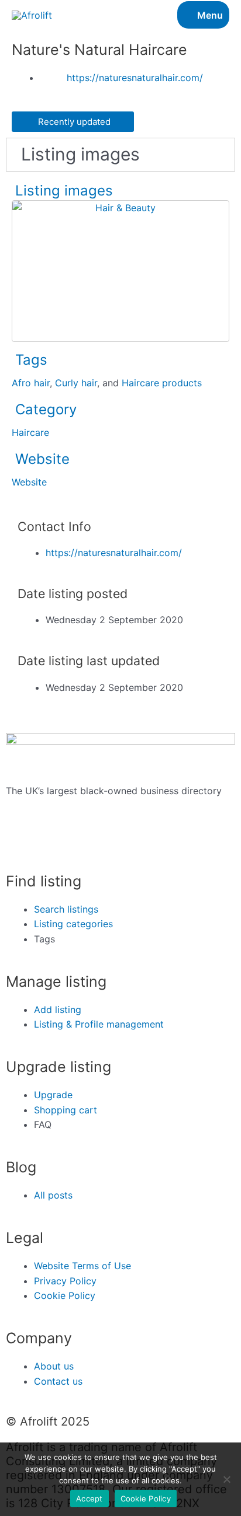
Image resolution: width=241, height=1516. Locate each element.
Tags (31, 359)
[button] (73, 121)
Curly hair (76, 383)
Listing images (64, 190)
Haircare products (162, 383)
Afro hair (31, 383)
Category (46, 409)
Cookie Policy (145, 1498)
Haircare (30, 432)
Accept (89, 1498)
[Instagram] (52, 841)
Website (42, 458)
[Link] (32, 55)
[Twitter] (20, 841)
